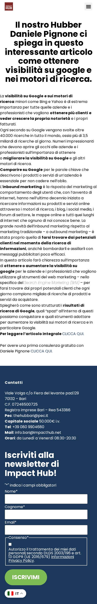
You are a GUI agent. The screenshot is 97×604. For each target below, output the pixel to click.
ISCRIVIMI (26, 577)
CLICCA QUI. (73, 333)
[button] (88, 6)
